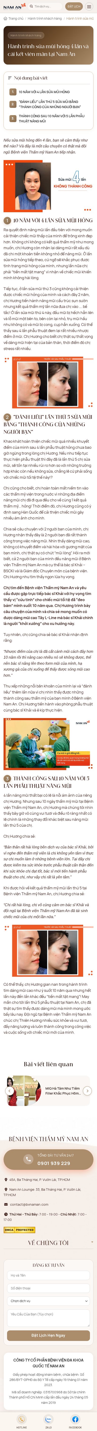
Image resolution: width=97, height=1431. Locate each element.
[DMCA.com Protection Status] (19, 1229)
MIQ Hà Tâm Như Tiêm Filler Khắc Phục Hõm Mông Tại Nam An (62, 1091)
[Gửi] (31, 6)
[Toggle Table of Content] (10, 78)
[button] (89, 6)
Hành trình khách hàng (45, 18)
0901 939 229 (53, 1163)
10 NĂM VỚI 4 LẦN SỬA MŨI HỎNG (44, 92)
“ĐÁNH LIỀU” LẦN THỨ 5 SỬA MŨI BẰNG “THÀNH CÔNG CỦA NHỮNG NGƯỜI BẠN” (50, 104)
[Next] (87, 1090)
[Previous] (9, 1090)
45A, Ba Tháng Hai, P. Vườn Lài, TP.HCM (39, 1179)
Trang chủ (15, 18)
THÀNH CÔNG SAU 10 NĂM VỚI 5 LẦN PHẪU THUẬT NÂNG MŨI (52, 118)
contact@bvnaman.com (29, 1204)
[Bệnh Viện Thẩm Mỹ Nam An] (15, 6)
